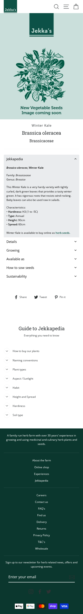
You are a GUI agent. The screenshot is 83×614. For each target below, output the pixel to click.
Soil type (18, 415)
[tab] (41, 159)
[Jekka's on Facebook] (39, 591)
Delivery (42, 522)
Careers (41, 495)
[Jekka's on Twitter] (48, 591)
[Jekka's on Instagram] (31, 591)
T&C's (41, 542)
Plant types (19, 369)
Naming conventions (25, 360)
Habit (16, 387)
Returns (41, 528)
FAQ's (41, 508)
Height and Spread (24, 396)
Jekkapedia (41, 480)
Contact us (41, 502)
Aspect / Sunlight (23, 378)
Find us (41, 515)
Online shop (41, 467)
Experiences (41, 474)
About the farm (41, 460)
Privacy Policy (41, 535)
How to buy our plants (26, 351)
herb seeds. (63, 232)
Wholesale (41, 548)
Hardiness (19, 406)
